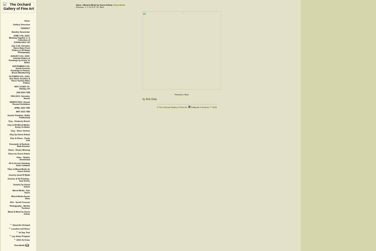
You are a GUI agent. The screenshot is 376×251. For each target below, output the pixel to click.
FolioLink (195, 107)
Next (102, 7)
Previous (80, 7)
